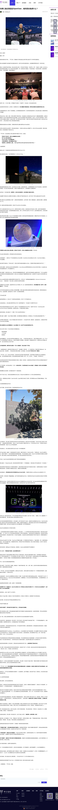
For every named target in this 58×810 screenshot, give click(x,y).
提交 (44, 782)
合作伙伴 (41, 800)
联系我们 (41, 799)
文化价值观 (41, 796)
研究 (17, 2)
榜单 (35, 2)
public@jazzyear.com (5, 799)
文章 (12, 2)
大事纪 (41, 793)
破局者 (17, 796)
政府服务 (24, 2)
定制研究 (23, 796)
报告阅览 (23, 793)
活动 (30, 2)
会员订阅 (23, 794)
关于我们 (40, 2)
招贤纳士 (41, 797)
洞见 (17, 794)
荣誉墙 (41, 794)
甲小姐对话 (18, 793)
